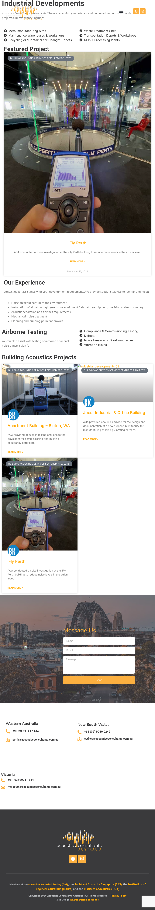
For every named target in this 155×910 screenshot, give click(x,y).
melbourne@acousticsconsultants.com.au (34, 786)
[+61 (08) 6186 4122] (8, 731)
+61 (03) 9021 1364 (21, 779)
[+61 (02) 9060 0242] (79, 732)
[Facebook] (136, 11)
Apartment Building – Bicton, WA (39, 425)
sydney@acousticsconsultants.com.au (108, 738)
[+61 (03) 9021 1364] (3, 780)
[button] (121, 11)
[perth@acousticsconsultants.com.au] (8, 740)
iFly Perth (78, 243)
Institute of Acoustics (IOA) (101, 889)
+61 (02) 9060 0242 (97, 731)
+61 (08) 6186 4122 (26, 730)
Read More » (77, 261)
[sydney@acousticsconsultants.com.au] (79, 739)
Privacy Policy (118, 895)
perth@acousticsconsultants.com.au (35, 739)
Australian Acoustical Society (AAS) (48, 884)
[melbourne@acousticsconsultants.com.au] (3, 787)
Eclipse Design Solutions (84, 899)
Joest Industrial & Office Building (114, 412)
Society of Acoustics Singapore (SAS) (98, 884)
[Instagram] (143, 11)
